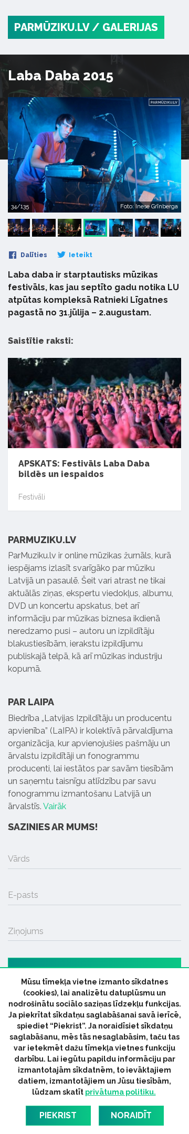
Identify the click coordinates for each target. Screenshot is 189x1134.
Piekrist (58, 1115)
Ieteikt (79, 255)
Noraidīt (131, 1115)
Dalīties (33, 255)
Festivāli (31, 497)
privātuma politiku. (120, 1092)
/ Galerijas (125, 27)
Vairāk (54, 806)
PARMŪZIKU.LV (51, 27)
